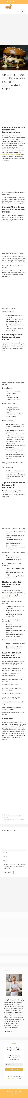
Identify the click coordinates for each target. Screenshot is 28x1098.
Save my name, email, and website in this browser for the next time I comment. (14, 866)
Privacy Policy (14, 1091)
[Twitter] (17, 2)
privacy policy (10, 1078)
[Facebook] (7, 2)
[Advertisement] (14, 30)
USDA (7, 596)
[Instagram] (10, 2)
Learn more (8, 1031)
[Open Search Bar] (17, 11)
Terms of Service (14, 1093)
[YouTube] (20, 2)
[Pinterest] (13, 2)
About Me (8, 1091)
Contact (20, 1091)
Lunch (5, 814)
